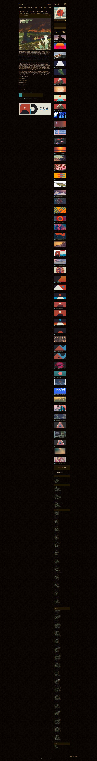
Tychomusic (57, 507)
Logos (56, 559)
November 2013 (57, 667)
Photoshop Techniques (58, 572)
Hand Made (56, 545)
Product (56, 576)
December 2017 (57, 624)
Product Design (57, 577)
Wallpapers (56, 600)
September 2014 (57, 658)
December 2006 (57, 739)
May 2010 (56, 704)
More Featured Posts (62, 467)
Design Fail (56, 529)
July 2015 (56, 649)
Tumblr (56, 594)
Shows (56, 587)
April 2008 (56, 726)
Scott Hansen (57, 477)
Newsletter (56, 567)
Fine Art (56, 537)
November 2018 (57, 616)
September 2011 (57, 690)
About (36, 7)
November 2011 (57, 688)
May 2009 (56, 715)
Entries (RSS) (41, 758)
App (55, 515)
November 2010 (57, 699)
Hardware (56, 546)
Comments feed (57, 748)
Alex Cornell (56, 479)
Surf (55, 591)
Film (55, 536)
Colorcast (56, 524)
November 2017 (57, 625)
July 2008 (56, 724)
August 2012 (57, 680)
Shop (25, 7)
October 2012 (57, 678)
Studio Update (57, 590)
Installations (56, 550)
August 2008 (57, 723)
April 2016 (56, 642)
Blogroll (56, 518)
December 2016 (57, 635)
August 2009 (57, 712)
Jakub (26, 15)
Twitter (45, 7)
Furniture (56, 539)
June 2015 (56, 650)
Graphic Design (57, 542)
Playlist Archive (60, 20)
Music (31, 92)
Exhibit (56, 534)
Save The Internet (57, 505)
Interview (56, 552)
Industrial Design (57, 548)
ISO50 (56, 555)
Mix (55, 563)
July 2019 (56, 612)
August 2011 (57, 691)
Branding (56, 520)
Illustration (56, 547)
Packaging (56, 568)
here (34, 51)
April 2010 (56, 705)
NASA (56, 566)
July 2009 (56, 713)
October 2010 (57, 700)
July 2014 (56, 660)
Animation (56, 514)
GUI (55, 544)
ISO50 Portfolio (57, 494)
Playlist (60, 4)
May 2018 (56, 620)
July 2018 (56, 618)
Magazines (56, 560)
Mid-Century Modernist (58, 502)
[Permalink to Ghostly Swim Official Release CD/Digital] (33, 13)
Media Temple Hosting (60, 472)
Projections (56, 579)
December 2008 (57, 719)
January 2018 (57, 623)
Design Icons (57, 530)
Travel (56, 593)
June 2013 (56, 671)
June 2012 (56, 682)
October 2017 (57, 626)
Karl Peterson (57, 498)
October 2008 (57, 721)
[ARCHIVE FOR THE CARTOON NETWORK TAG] (33, 11)
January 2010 (57, 708)
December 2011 (57, 687)
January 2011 (57, 697)
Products (56, 578)
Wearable (56, 601)
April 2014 (56, 662)
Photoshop (56, 571)
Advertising (56, 511)
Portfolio (21, 7)
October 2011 (57, 689)
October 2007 (57, 732)
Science (56, 584)
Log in (56, 746)
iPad (55, 553)
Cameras (56, 521)
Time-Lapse (56, 592)
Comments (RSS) (48, 758)
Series (56, 585)
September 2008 (57, 722)
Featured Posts (60, 32)
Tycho (56, 596)
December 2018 (57, 615)
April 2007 (56, 735)
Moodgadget (57, 504)
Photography (57, 570)
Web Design (57, 602)
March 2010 (56, 706)
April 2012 (56, 684)
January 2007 (57, 738)
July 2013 (56, 670)
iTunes (41, 54)
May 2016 (56, 641)
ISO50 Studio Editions (58, 496)
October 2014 (57, 657)
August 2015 (57, 648)
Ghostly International (58, 490)
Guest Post (56, 543)
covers (56, 526)
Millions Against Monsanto (59, 503)
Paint (55, 569)
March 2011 (56, 695)
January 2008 (57, 729)
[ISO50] (22, 4)
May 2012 (56, 683)
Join (50, 7)
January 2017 (57, 634)
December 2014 (57, 655)
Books (56, 519)
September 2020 (57, 610)
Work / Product (74, 756)
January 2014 (57, 665)
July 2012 (56, 681)
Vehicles (56, 598)
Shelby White (57, 480)
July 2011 (56, 692)
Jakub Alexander (57, 478)
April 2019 (56, 614)
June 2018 (56, 619)
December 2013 (57, 666)
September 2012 (57, 679)
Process (56, 575)
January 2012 (57, 686)
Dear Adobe (56, 528)
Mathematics (57, 561)
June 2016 (56, 640)
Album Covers (57, 513)
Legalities (56, 558)
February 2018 (57, 622)
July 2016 (56, 639)
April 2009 (56, 716)
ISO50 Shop (56, 495)
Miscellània (56, 562)
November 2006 (57, 740)
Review (56, 583)
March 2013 (56, 674)
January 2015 (57, 654)
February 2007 (57, 737)
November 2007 (57, 731)
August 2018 (57, 617)
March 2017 (56, 632)
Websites (56, 603)
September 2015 (57, 647)
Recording (56, 582)
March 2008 (56, 727)
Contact (40, 7)
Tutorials (56, 595)
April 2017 (56, 631)
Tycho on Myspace (58, 506)
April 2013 (56, 673)
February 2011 (57, 696)
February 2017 (57, 633)
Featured (56, 535)
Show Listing (57, 586)
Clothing (56, 523)
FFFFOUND (57, 489)
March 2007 (56, 736)
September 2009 (57, 711)
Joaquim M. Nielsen (58, 497)
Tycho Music (30, 7)
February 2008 (57, 728)
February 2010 (57, 707)
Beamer (56, 482)
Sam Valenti (56, 481)
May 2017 (56, 630)
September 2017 (57, 627)
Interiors (56, 551)
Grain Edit (56, 491)
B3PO (56, 487)
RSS (49, 4)
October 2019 (57, 611)
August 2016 (57, 638)
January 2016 (57, 644)
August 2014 (57, 659)
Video (56, 599)
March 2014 (56, 663)
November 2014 (57, 656)
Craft (55, 527)
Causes (56, 522)
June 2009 (56, 714)
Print (55, 574)
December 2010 (57, 698)
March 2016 (56, 643)
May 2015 (56, 651)
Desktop (56, 531)
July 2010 (56, 702)
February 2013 (57, 675)
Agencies (56, 512)
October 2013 (57, 668)
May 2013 (56, 672)
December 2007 (57, 730)
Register (56, 745)
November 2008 (57, 720)
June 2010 (56, 703)
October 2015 (57, 646)
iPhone (56, 554)
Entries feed (56, 747)
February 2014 (57, 664)
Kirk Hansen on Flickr (58, 499)
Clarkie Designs (57, 488)
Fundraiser (56, 538)
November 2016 (57, 636)
